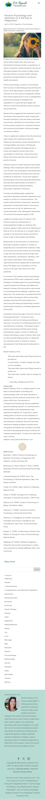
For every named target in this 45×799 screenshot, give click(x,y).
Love (6, 636)
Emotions (8, 602)
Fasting (7, 613)
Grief (6, 617)
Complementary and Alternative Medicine (20, 590)
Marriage (8, 640)
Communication (10, 586)
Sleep (6, 671)
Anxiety (7, 582)
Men (6, 644)
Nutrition (8, 648)
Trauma (7, 678)
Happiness (18, 24)
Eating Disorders (10, 598)
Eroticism (8, 605)
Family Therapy (10, 609)
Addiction (8, 579)
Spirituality (8, 674)
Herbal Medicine (10, 625)
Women (7, 682)
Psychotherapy (27, 24)
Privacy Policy (26, 772)
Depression (8, 594)
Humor (7, 628)
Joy (5, 632)
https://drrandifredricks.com (22, 439)
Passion (7, 651)
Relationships (9, 659)
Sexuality (8, 667)
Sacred (7, 663)
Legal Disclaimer (22, 769)
